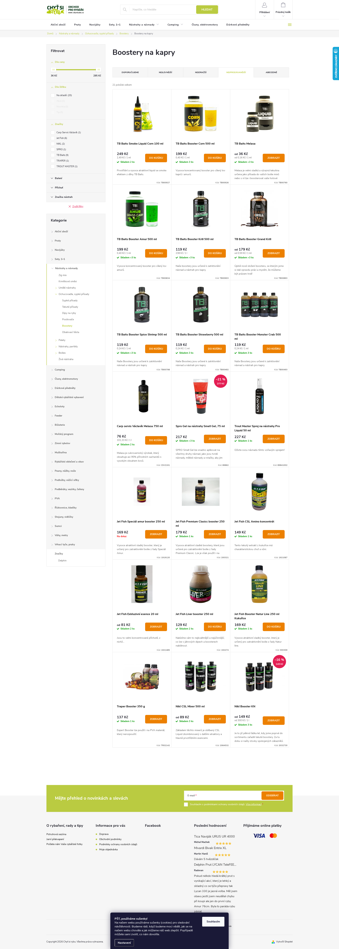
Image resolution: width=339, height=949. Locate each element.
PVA (57, 498)
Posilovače (68, 319)
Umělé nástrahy (67, 287)
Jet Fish (61, 138)
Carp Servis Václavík (68, 132)
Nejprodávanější (236, 72)
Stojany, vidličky (64, 517)
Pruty (58, 240)
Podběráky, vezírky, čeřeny (69, 489)
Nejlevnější (165, 72)
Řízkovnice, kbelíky (65, 507)
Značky (59, 553)
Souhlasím (213, 922)
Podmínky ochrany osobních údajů (118, 844)
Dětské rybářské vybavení (69, 397)
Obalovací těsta (70, 332)
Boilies (62, 353)
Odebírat (272, 795)
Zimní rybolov (62, 443)
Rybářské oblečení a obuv (69, 461)
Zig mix (63, 275)
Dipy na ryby (69, 313)
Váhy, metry (61, 535)
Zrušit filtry (77, 206)
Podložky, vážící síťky (67, 480)
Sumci (58, 526)
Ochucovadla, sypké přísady (74, 294)
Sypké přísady (70, 300)
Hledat (207, 9)
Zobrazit (273, 158)
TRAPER (62, 160)
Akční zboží (61, 231)
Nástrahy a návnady (66, 268)
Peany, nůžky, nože (65, 471)
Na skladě (63, 95)
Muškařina (61, 452)
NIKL (60, 143)
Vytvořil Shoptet (284, 941)
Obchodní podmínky (110, 839)
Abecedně (271, 72)
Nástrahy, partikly (68, 346)
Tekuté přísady (70, 307)
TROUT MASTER (66, 166)
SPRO (60, 149)
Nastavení (124, 943)
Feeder (58, 415)
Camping (60, 369)
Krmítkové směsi (68, 281)
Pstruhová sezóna (56, 834)
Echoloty (59, 406)
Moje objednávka (108, 849)
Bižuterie (60, 425)
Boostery (67, 325)
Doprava (103, 834)
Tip (59, 112)
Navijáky (60, 250)
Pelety (62, 340)
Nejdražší (200, 72)
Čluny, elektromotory (66, 379)
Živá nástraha (66, 359)
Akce (60, 101)
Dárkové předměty (65, 388)
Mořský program (64, 434)
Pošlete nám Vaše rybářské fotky (64, 844)
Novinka (61, 106)
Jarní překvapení (55, 839)
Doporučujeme (130, 72)
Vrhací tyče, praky (65, 544)
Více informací (253, 804)
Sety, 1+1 (60, 259)
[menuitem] (58, 24)
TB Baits (62, 155)
